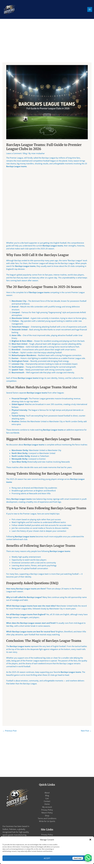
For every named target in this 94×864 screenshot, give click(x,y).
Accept (47, 858)
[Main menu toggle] (89, 9)
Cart (47, 798)
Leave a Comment (13, 153)
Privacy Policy (47, 810)
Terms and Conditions (47, 818)
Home (47, 804)
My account (47, 807)
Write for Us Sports (47, 821)
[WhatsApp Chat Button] (88, 858)
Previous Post (10, 730)
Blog (25, 153)
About (47, 792)
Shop (47, 815)
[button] (90, 839)
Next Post (86, 730)
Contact (47, 801)
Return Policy (47, 812)
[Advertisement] (47, 44)
